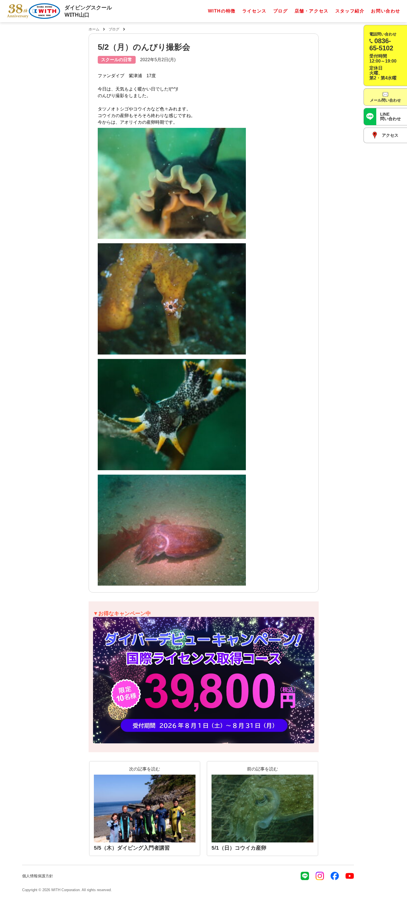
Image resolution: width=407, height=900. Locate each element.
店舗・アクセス (312, 11)
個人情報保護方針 (37, 876)
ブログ (280, 11)
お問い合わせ (385, 11)
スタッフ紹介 (350, 11)
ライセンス (254, 11)
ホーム (94, 29)
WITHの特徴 (222, 11)
